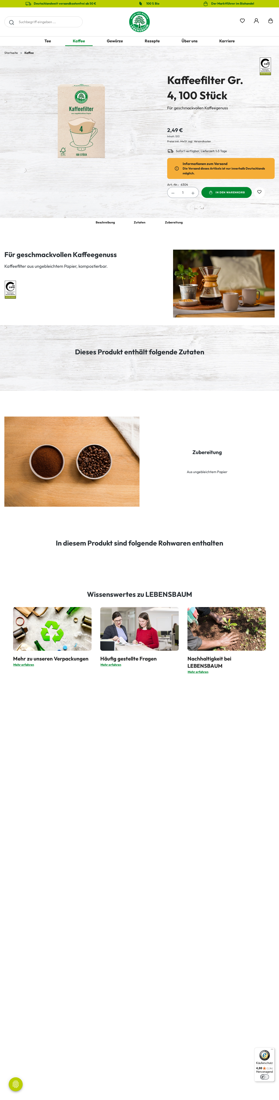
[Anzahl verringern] (173, 192)
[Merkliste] (242, 20)
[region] (81, 115)
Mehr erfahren (23, 665)
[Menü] (272, 1050)
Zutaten (139, 222)
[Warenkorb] (271, 22)
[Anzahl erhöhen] (193, 192)
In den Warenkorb (230, 192)
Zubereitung (174, 222)
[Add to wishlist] (259, 192)
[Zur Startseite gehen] (139, 22)
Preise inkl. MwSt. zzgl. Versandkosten (189, 141)
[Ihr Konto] (256, 20)
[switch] (264, 1076)
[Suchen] (11, 21)
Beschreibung (105, 222)
